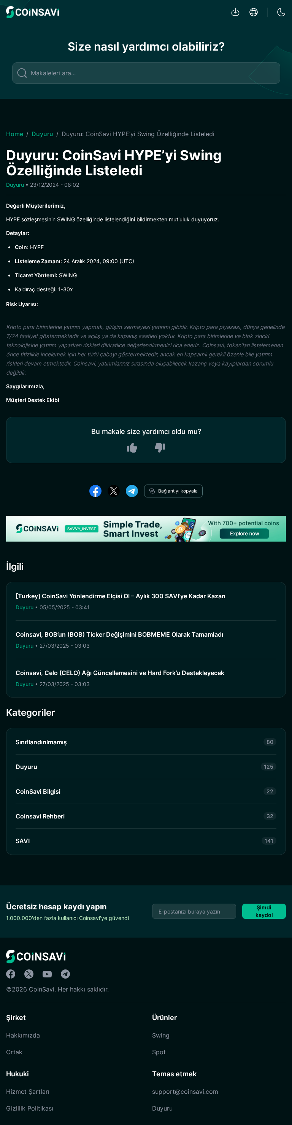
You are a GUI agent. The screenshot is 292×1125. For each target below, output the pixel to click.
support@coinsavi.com (185, 1091)
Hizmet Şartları (27, 1091)
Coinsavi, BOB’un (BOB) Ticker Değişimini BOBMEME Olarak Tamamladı (119, 634)
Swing (161, 1035)
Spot (159, 1052)
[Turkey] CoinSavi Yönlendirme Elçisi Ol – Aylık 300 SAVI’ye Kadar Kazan (120, 596)
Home (14, 134)
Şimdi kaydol (264, 911)
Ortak (14, 1052)
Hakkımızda (23, 1035)
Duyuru (42, 134)
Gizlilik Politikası (29, 1108)
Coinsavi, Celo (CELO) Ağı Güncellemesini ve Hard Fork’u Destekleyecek (120, 673)
